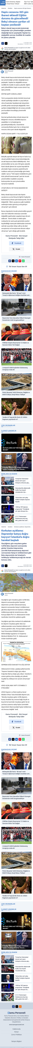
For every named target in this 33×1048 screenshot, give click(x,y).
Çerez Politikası (16, 1034)
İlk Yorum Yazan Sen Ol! (18, 267)
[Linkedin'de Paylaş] (16, 261)
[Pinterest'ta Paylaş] (20, 261)
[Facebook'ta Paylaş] (2, 43)
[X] (16, 1006)
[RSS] (20, 1006)
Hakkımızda (16, 1029)
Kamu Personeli (9, 71)
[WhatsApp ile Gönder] (23, 261)
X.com (18, 249)
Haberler (3, 8)
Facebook (18, 243)
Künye (16, 1032)
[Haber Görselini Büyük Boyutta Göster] (16, 60)
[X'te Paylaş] (6, 43)
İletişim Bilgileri (17, 1041)
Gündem (10, 8)
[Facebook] (13, 1006)
